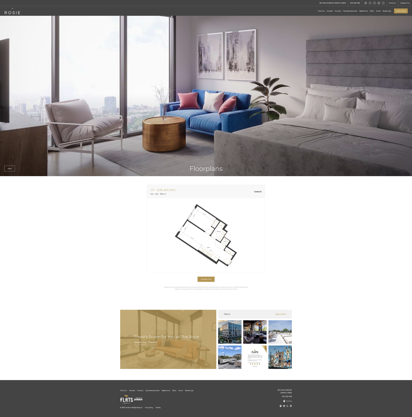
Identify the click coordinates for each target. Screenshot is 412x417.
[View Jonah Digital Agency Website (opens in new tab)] (138, 399)
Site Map (158, 407)
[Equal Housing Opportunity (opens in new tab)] (284, 406)
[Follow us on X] (383, 3)
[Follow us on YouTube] (378, 3)
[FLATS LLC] (126, 399)
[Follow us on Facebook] (370, 3)
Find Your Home (401, 11)
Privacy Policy (149, 407)
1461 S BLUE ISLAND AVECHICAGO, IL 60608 (284, 391)
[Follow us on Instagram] (374, 3)
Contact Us (153, 342)
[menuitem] (321, 11)
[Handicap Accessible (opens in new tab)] (287, 406)
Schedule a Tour (140, 342)
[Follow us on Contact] (365, 3)
